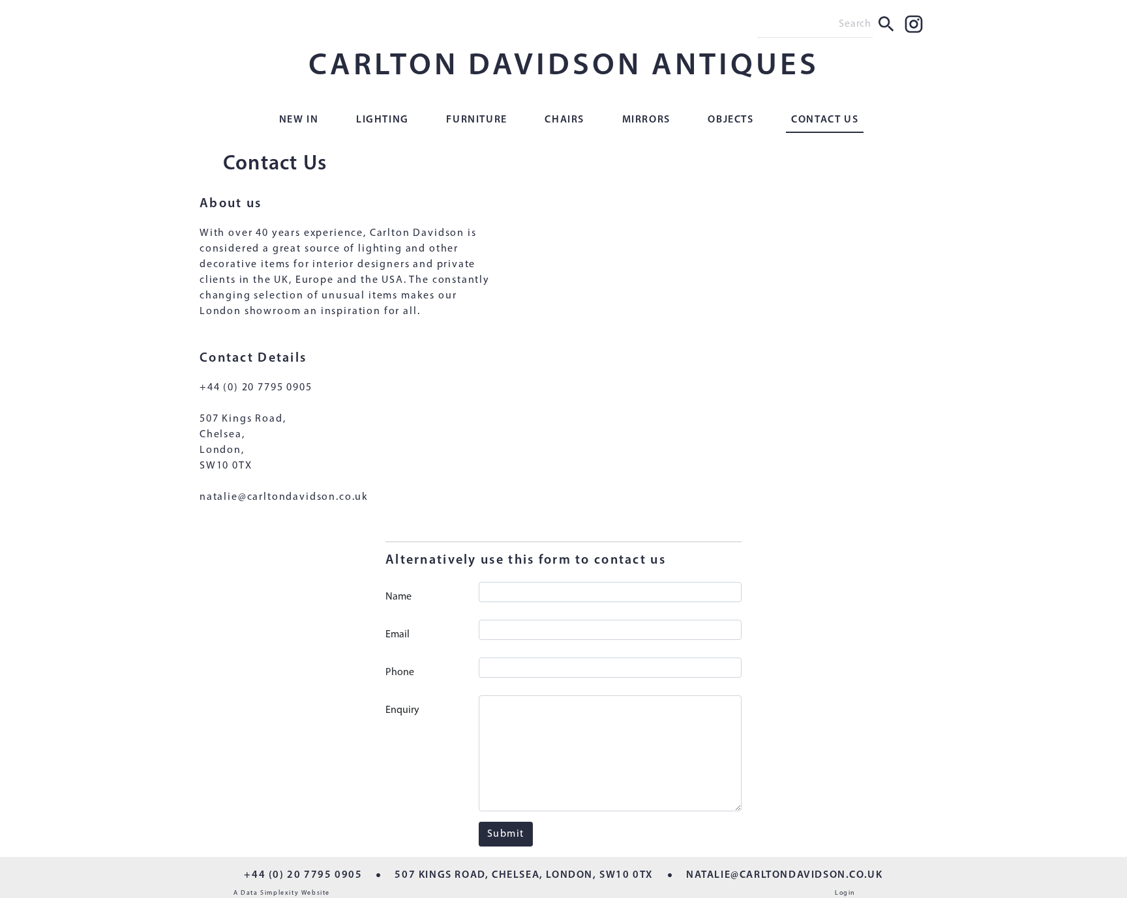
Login (845, 893)
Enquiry (402, 710)
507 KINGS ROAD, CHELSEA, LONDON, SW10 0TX (524, 875)
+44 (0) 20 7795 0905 (256, 388)
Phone (399, 672)
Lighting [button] (382, 120)
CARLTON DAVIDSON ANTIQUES (563, 66)
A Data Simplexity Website (281, 893)
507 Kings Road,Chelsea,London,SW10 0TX (243, 442)
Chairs (564, 120)
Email (397, 635)
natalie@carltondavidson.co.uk (284, 497)
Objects (730, 120)
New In (299, 120)
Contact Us (824, 120)
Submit (506, 834)
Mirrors (646, 120)
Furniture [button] (476, 120)
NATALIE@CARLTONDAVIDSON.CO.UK (784, 875)
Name (398, 597)
